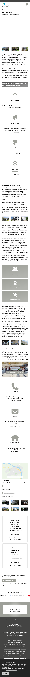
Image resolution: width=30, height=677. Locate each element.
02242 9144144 (19, 1)
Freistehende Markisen (22, 646)
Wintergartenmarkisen (21, 644)
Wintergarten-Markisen (7, 655)
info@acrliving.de (15, 426)
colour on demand (15, 651)
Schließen (5, 673)
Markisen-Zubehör (23, 651)
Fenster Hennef (16, 658)
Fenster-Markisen (16, 655)
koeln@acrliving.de (17, 558)
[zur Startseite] (7, 4)
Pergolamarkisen (14, 646)
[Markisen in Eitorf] (15, 471)
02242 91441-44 (16, 528)
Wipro (24, 658)
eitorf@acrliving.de (8, 496)
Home (3, 9)
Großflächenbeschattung (15, 649)
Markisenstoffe (23, 649)
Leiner (21, 658)
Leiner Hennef (8, 653)
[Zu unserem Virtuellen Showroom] (15, 369)
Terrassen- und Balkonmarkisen (10, 644)
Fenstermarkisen (7, 646)
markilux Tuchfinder (7, 651)
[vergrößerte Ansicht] (5, 49)
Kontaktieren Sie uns (9, 580)
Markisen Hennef (11, 642)
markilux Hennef (19, 642)
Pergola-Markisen (23, 655)
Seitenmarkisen (7, 649)
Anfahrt (15, 620)
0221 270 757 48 (16, 556)
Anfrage (21, 635)
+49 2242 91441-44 (9, 493)
